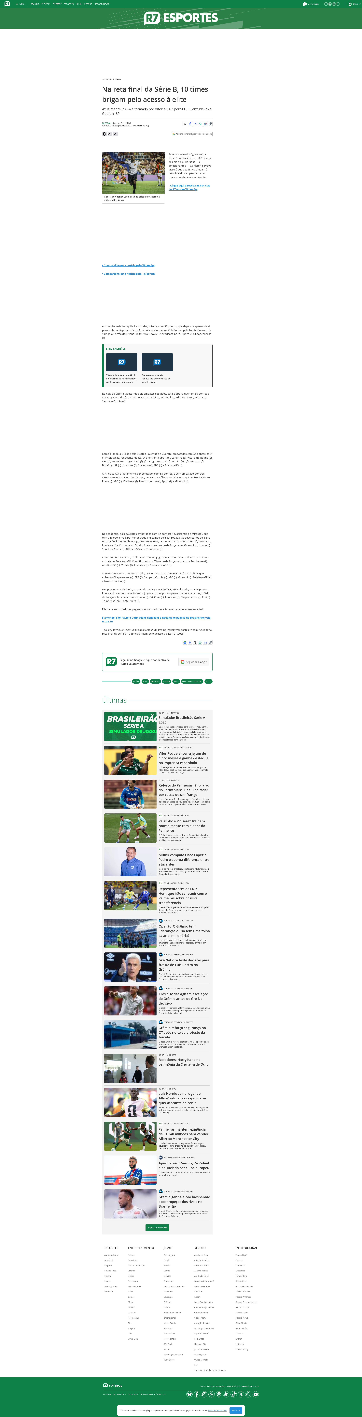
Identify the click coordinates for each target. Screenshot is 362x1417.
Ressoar (239, 1333)
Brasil (166, 1260)
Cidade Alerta (200, 1317)
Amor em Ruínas (202, 1265)
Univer (239, 1338)
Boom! (197, 1297)
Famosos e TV (134, 1286)
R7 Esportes (107, 79)
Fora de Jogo (110, 1270)
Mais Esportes (110, 1286)
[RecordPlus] (311, 3)
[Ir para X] (330, 4)
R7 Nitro (132, 1312)
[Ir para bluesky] (189, 1394)
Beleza (131, 1255)
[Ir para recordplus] (226, 1394)
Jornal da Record (201, 1349)
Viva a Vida (133, 1338)
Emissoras (240, 1270)
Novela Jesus (200, 1354)
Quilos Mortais (201, 1359)
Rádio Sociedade (243, 1291)
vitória (136, 681)
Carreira (239, 1260)
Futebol (118, 79)
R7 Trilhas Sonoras (244, 1286)
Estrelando (133, 1281)
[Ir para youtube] (256, 1394)
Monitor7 (168, 1328)
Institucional (247, 1248)
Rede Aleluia (241, 1323)
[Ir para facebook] (326, 4)
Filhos (130, 1291)
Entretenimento (141, 1248)
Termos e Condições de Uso (153, 1394)
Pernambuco (169, 1333)
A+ (110, 134)
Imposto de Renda (172, 1312)
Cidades (167, 1276)
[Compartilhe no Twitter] (184, 123)
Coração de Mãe (202, 1323)
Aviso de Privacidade (217, 1410)
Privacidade (133, 1394)
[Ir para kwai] (211, 1394)
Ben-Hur (198, 1291)
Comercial (240, 1265)
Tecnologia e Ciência (173, 1354)
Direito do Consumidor (174, 1286)
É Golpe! (167, 1302)
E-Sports (108, 1265)
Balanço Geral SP (202, 1286)
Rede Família (241, 1328)
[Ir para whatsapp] (248, 1394)
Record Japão (242, 1312)
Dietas (131, 1276)
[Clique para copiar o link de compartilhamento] (210, 123)
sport (145, 681)
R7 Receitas (133, 1317)
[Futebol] (181, 18)
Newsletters (241, 1276)
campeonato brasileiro (192, 681)
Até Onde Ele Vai (201, 1276)
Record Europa (242, 1307)
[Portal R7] (7, 3)
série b (176, 681)
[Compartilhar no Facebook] (189, 123)
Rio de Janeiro (170, 1338)
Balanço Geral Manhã (204, 1281)
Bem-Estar (133, 1260)
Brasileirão (109, 1260)
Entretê (57, 4)
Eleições (45, 4)
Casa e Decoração (136, 1265)
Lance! (107, 1281)
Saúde (166, 1349)
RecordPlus (241, 1281)
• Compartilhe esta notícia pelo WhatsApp (128, 265)
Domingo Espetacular (204, 1328)
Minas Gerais (170, 1323)
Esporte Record (201, 1333)
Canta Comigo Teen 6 (204, 1307)
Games (131, 1297)
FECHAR (236, 1410)
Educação (168, 1297)
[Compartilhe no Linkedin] (195, 123)
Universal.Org (242, 1349)
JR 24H (79, 4)
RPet (130, 1323)
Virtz (130, 1333)
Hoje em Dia (200, 1344)
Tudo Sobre (169, 1359)
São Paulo (168, 1344)
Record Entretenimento (246, 1302)
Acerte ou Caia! (201, 1255)
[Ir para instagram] (334, 4)
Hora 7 (167, 1307)
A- (115, 134)
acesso (208, 681)
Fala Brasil (199, 1338)
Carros (167, 1270)
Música (131, 1307)
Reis (196, 1365)
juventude (155, 681)
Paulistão (108, 1291)
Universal (240, 1344)
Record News (102, 4)
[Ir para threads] (219, 1394)
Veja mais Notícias (157, 1227)
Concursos (169, 1281)
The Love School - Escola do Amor (210, 1370)
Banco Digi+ (241, 1255)
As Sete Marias (201, 1270)
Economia (168, 1291)
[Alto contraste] (104, 134)
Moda (130, 1302)
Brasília (35, 4)
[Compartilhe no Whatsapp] (200, 123)
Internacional (170, 1317)
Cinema (131, 1270)
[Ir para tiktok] (233, 1394)
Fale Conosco (119, 1394)
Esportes (69, 4)
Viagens (131, 1328)
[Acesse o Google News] (205, 124)
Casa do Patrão (201, 1312)
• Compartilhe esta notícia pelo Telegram (128, 273)
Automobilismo (111, 1255)
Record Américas (243, 1297)
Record (88, 4)
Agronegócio (169, 1255)
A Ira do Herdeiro (202, 1260)
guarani (166, 681)
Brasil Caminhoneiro (203, 1302)
